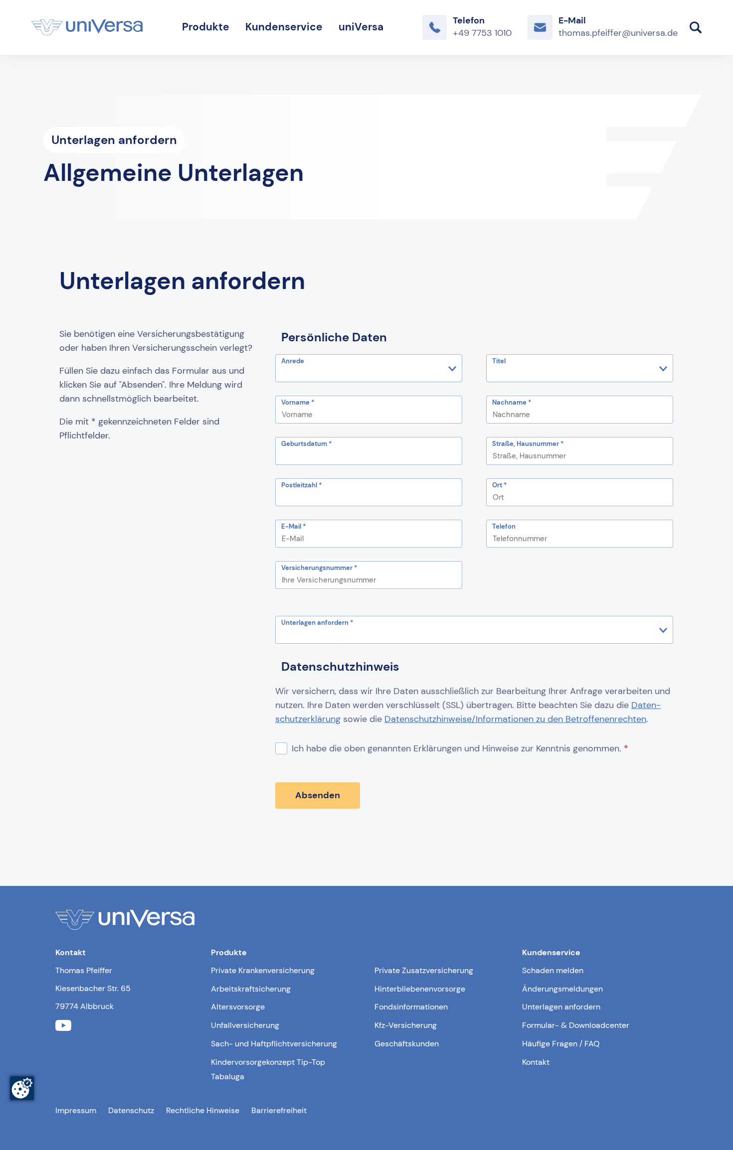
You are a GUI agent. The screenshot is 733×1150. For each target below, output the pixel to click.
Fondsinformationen (411, 1007)
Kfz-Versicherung (405, 1025)
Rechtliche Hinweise (202, 1110)
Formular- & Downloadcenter (575, 1025)
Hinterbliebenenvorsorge (419, 989)
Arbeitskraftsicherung (251, 989)
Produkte (205, 27)
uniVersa (361, 27)
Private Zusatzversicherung (423, 970)
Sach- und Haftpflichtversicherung (274, 1043)
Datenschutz (131, 1110)
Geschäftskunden (406, 1043)
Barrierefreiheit (279, 1110)
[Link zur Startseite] (87, 27)
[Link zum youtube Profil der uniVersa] (63, 1025)
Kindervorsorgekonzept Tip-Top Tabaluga (268, 1069)
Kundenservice (284, 27)
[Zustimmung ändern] (22, 1088)
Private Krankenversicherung (263, 970)
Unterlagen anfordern (561, 1007)
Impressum (75, 1110)
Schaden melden (552, 970)
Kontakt (536, 1062)
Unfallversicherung (245, 1025)
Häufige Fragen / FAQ (561, 1043)
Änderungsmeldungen (562, 989)
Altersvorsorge (238, 1007)
